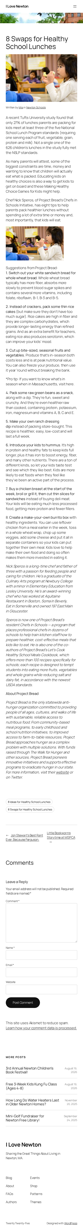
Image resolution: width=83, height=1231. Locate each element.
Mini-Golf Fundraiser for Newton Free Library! (25, 1118)
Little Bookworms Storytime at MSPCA (61, 835)
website (62, 772)
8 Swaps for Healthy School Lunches (30, 809)
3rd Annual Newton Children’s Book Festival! (29, 1070)
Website (10, 982)
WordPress (70, 1223)
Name (10, 947)
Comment (12, 901)
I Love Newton (17, 6)
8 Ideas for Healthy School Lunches (29, 802)
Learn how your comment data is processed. (41, 1027)
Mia (21, 107)
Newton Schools (36, 107)
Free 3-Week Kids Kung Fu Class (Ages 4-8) (31, 1086)
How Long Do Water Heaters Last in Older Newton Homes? (32, 1102)
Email (10, 965)
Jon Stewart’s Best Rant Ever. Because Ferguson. (24, 837)
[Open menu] (75, 6)
